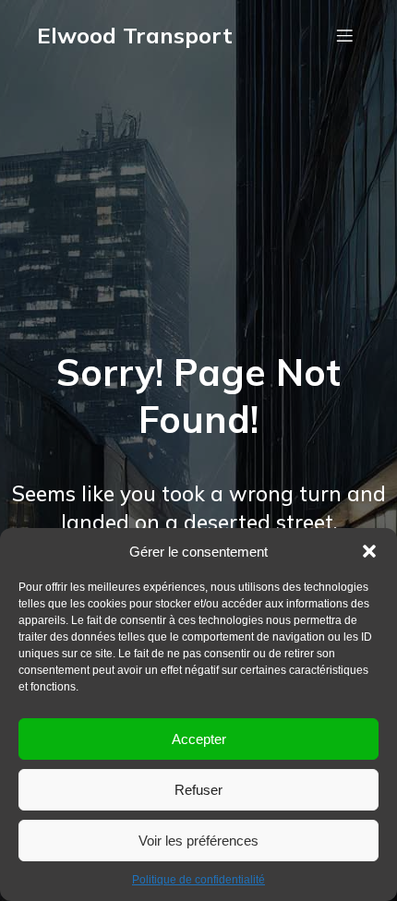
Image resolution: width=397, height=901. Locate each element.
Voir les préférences (198, 840)
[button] (369, 551)
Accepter (199, 739)
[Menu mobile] (344, 35)
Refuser (198, 790)
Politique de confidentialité (198, 879)
